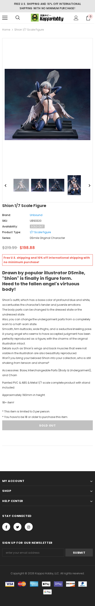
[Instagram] (29, 527)
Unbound (36, 215)
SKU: (5, 221)
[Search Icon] (17, 18)
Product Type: (11, 232)
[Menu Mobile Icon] (5, 17)
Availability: (10, 226)
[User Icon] (76, 18)
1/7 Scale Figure (40, 232)
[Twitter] (17, 527)
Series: (6, 238)
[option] (47, 104)
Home (6, 29)
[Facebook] (6, 527)
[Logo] (47, 18)
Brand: (6, 215)
